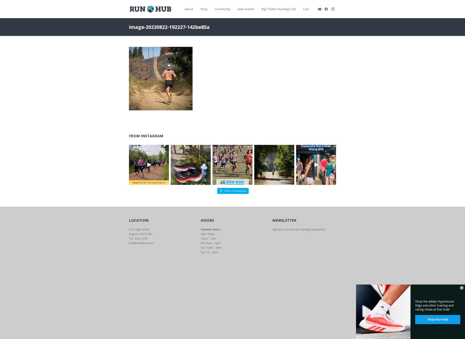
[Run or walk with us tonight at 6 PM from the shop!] (316, 165)
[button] (196, 9)
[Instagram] (332, 9)
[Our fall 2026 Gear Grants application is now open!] (232, 165)
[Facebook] (326, 9)
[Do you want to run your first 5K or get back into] (149, 165)
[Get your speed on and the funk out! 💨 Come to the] (191, 165)
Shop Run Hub (438, 319)
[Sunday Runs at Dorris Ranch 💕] (274, 165)
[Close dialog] (462, 288)
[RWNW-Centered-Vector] (150, 9)
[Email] (319, 9)
